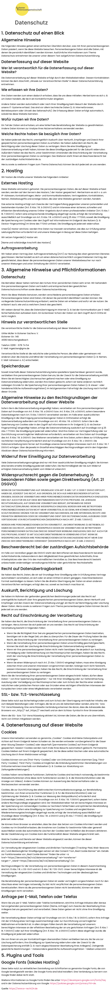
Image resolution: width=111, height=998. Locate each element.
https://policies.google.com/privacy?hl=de (73, 983)
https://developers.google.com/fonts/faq (83, 980)
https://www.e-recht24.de (23, 988)
